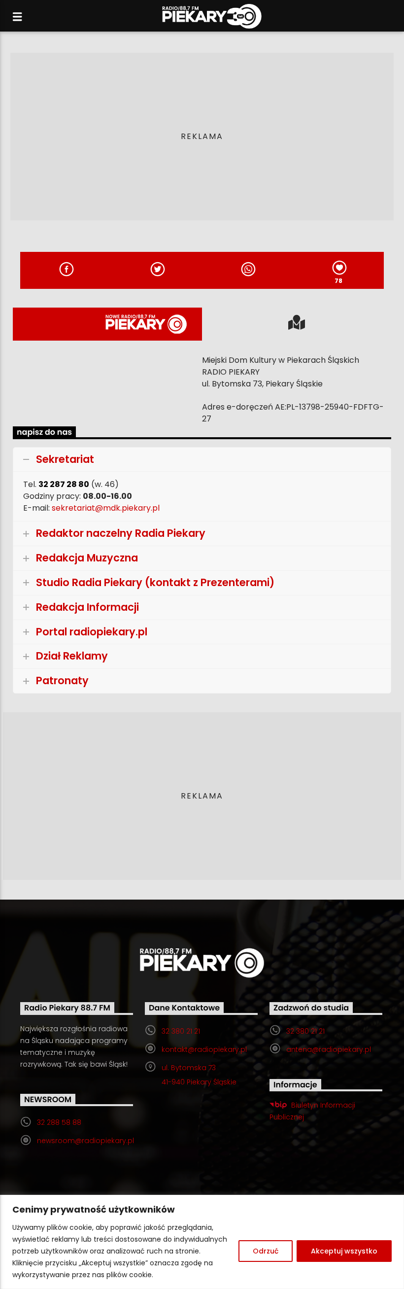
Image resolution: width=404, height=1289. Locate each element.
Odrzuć (265, 1251)
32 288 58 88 (59, 1122)
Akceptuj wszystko (344, 1251)
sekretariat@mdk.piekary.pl (106, 508)
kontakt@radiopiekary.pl (204, 1049)
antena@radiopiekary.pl (328, 1049)
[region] (202, 1242)
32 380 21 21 (181, 1031)
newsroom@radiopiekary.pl (85, 1141)
